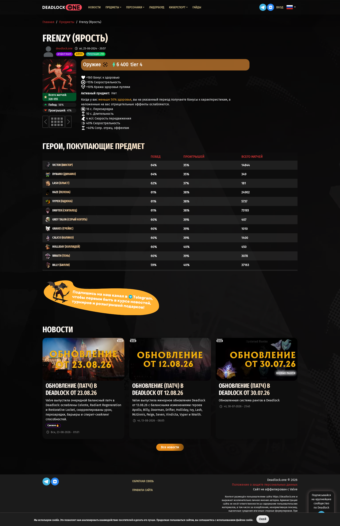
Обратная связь (143, 481)
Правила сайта (142, 490)
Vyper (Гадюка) (62, 201)
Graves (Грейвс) (62, 228)
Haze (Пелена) (61, 192)
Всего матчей (252, 156)
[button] (291, 7)
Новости (94, 7)
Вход (279, 7)
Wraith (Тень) (61, 255)
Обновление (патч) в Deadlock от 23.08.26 (71, 389)
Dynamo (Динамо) (64, 174)
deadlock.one (64, 48)
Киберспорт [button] (177, 7)
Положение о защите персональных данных (265, 484)
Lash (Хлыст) (60, 183)
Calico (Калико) (63, 237)
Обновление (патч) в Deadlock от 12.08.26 (157, 389)
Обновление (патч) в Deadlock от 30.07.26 (244, 389)
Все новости (170, 447)
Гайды (196, 7)
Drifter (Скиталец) (64, 210)
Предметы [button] (112, 7)
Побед (156, 156)
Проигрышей (193, 156)
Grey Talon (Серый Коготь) (69, 219)
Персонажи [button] (134, 7)
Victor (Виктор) (62, 165)
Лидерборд (156, 7)
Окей (262, 519)
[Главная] (62, 7)
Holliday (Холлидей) (66, 246)
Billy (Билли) (61, 265)
